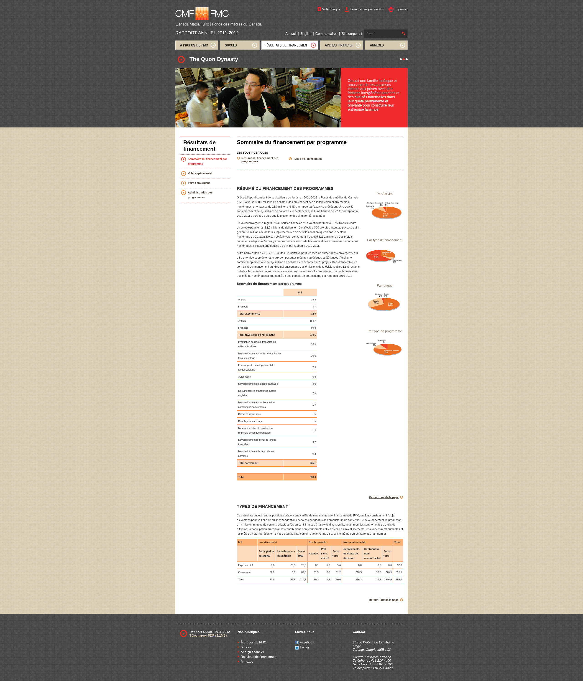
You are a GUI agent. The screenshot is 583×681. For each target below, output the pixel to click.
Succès (246, 647)
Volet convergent (199, 183)
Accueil (290, 34)
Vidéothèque (331, 9)
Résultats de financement (259, 656)
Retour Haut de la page (384, 497)
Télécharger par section (367, 9)
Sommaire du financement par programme (207, 161)
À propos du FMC (253, 642)
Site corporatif (352, 34)
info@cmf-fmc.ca (379, 657)
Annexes (247, 661)
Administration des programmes (200, 195)
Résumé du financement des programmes (260, 160)
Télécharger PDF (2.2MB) (208, 635)
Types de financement (307, 158)
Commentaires (326, 34)
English (305, 34)
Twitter (304, 647)
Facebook (306, 642)
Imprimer (401, 9)
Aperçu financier (252, 652)
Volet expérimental (200, 173)
